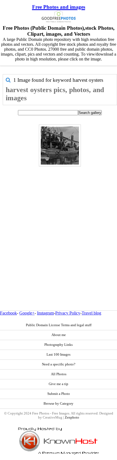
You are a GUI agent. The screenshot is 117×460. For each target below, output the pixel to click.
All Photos (58, 374)
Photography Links (58, 345)
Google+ (27, 313)
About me (58, 335)
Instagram (45, 313)
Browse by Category (58, 403)
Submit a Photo (58, 394)
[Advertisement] (58, 226)
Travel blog (91, 313)
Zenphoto (72, 417)
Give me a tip (58, 384)
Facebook (8, 313)
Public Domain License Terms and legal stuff (58, 325)
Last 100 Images (58, 354)
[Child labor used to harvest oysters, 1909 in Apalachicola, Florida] (60, 146)
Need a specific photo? (58, 364)
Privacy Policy (67, 313)
